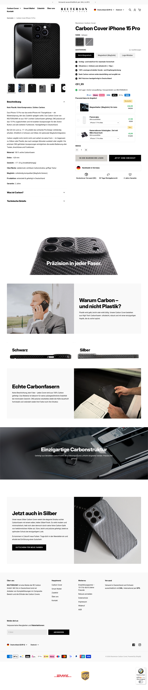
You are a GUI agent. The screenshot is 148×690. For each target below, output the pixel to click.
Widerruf (81, 606)
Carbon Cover (13, 8)
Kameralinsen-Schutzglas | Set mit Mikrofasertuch (104, 131)
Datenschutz (83, 598)
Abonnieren (59, 632)
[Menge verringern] (76, 149)
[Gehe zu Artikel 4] (42, 88)
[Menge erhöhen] (86, 149)
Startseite (10, 18)
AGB (80, 610)
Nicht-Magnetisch (84, 55)
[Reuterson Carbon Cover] (74, 10)
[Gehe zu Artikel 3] (32, 88)
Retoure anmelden (85, 594)
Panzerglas (94, 117)
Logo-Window (127, 55)
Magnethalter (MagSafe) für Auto (103, 107)
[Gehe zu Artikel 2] (21, 88)
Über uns (55, 597)
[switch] (141, 681)
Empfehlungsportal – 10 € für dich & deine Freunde (86, 587)
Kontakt (55, 600)
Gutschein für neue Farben (29, 547)
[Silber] (89, 42)
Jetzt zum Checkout (125, 158)
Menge (78, 146)
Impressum (82, 602)
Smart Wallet (57, 589)
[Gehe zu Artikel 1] (11, 88)
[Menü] (144, 668)
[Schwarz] (80, 42)
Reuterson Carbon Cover (85, 23)
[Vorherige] (53, 2)
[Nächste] (95, 2)
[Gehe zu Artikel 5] (53, 88)
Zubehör (55, 593)
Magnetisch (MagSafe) (107, 55)
